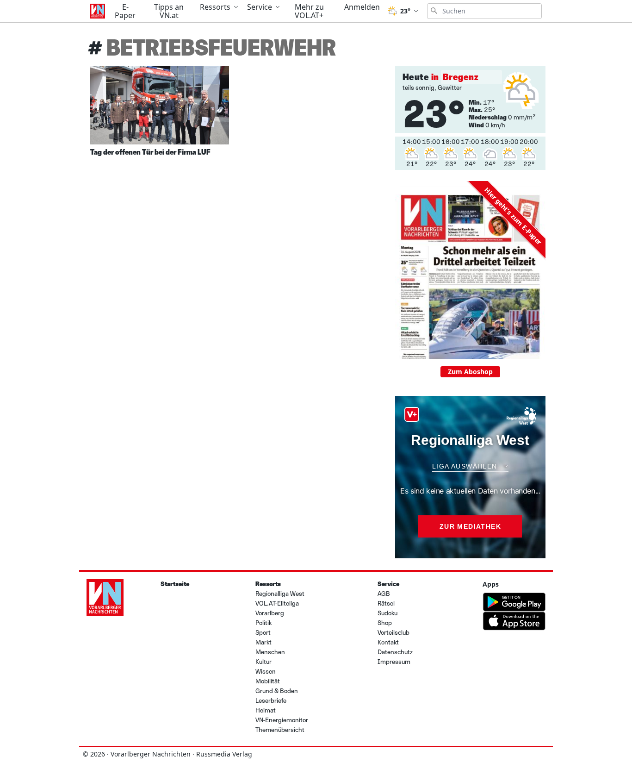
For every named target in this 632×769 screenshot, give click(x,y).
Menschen (270, 652)
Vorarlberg (269, 613)
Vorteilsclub (393, 633)
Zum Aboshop (470, 371)
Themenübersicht (279, 730)
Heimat (265, 710)
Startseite (175, 584)
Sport (263, 633)
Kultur (263, 662)
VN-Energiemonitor (281, 720)
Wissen (265, 671)
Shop (385, 623)
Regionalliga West (279, 594)
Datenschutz (395, 652)
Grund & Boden (276, 691)
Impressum (394, 662)
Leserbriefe (270, 701)
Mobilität (267, 681)
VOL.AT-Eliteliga (277, 603)
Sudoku (387, 613)
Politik (263, 623)
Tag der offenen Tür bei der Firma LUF (150, 152)
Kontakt (388, 642)
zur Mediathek (470, 526)
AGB (384, 594)
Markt (263, 642)
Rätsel (386, 603)
